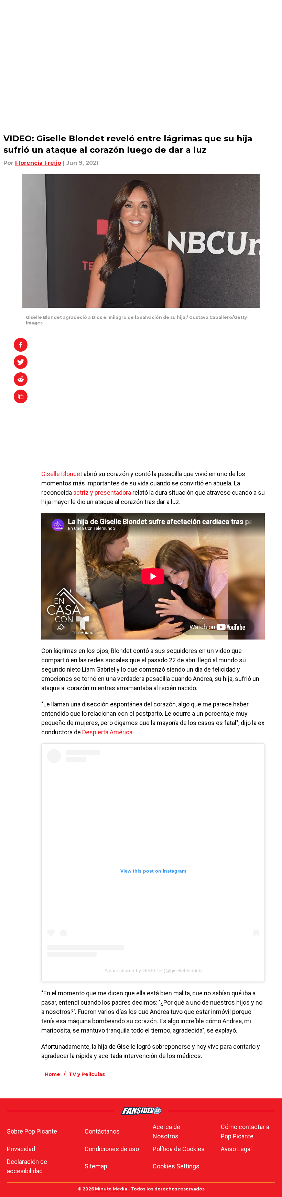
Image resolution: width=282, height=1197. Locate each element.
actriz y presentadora (102, 492)
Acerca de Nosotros (166, 1131)
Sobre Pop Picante (32, 1131)
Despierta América (107, 732)
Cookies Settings (176, 1166)
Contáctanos (102, 1131)
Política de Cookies (179, 1149)
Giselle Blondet (61, 473)
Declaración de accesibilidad (27, 1166)
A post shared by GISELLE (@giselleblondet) (153, 970)
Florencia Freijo (38, 163)
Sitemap (96, 1166)
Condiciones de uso (112, 1149)
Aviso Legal (236, 1149)
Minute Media (111, 1188)
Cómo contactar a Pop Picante (245, 1131)
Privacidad (21, 1149)
